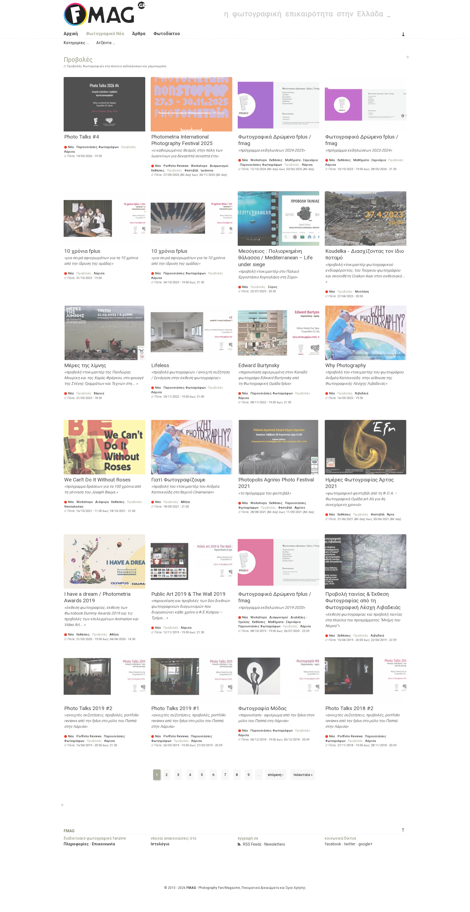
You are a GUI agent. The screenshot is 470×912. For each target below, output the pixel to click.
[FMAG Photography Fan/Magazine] (104, 22)
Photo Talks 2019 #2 (88, 708)
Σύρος (272, 287)
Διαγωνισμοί (219, 166)
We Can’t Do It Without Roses (97, 480)
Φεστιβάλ (191, 170)
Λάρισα (69, 151)
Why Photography (345, 365)
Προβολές (128, 147)
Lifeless (160, 365)
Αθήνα (185, 502)
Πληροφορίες (76, 844)
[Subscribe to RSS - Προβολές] (240, 844)
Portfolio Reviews (175, 166)
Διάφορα (102, 502)
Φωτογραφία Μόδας (262, 708)
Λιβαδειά (361, 393)
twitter (349, 844)
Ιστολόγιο (160, 844)
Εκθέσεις (158, 170)
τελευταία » (303, 775)
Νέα (71, 147)
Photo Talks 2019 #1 (175, 708)
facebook (333, 844)
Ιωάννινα (207, 170)
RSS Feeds (252, 844)
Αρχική (71, 33)
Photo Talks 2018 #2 (349, 708)
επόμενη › (275, 775)
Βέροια (99, 393)
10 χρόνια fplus (82, 251)
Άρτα (390, 514)
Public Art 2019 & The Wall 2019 (188, 594)
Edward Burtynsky (258, 365)
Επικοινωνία (103, 844)
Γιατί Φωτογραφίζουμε (178, 480)
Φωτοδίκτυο (166, 33)
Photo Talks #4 (81, 137)
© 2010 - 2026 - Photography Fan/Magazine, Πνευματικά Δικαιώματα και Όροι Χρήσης (235, 888)
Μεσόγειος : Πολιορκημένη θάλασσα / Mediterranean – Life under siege (275, 258)
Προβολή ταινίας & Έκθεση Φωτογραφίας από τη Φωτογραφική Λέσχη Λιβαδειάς (363, 600)
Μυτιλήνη (362, 291)
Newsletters (274, 844)
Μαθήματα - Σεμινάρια (301, 160)
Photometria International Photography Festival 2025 (182, 140)
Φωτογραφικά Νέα (105, 33)
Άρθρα (138, 33)
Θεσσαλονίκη (73, 506)
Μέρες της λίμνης (85, 365)
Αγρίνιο (300, 507)
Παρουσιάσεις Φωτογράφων (97, 147)
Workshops (199, 166)
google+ (365, 844)
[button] (76, 42)
